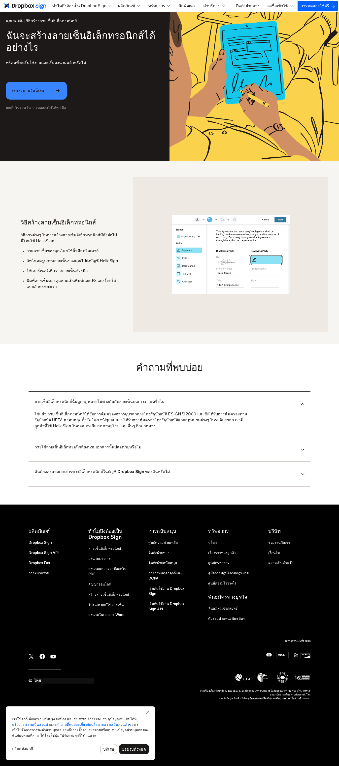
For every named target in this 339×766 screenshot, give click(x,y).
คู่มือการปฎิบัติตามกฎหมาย (228, 573)
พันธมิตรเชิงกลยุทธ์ (223, 608)
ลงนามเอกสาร (99, 559)
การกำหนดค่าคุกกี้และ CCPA (165, 576)
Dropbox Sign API (44, 553)
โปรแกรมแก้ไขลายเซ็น (106, 605)
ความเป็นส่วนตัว (281, 563)
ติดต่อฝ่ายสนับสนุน (162, 563)
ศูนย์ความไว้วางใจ (222, 583)
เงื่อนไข (274, 553)
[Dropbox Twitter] (31, 656)
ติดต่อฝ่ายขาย (248, 6)
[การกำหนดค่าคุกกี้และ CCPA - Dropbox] (80, 733)
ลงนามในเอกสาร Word (106, 615)
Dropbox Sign (40, 543)
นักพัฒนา (186, 6)
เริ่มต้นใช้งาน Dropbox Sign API (166, 606)
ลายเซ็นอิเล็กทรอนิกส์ (104, 548)
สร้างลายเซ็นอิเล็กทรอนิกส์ (108, 594)
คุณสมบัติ (14, 21)
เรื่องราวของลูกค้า (222, 553)
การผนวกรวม (39, 573)
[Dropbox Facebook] (42, 656)
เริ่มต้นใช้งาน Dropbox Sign (166, 591)
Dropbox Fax (39, 563)
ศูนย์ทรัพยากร (218, 563)
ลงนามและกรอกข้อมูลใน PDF (107, 571)
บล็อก (212, 543)
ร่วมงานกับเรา (279, 543)
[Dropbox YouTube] (53, 656)
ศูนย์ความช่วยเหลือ (163, 543)
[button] (82, 6)
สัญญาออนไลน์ (99, 584)
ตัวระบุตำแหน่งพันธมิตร (226, 618)
